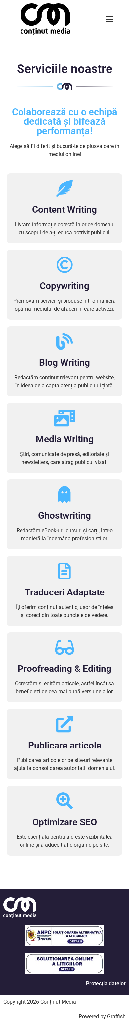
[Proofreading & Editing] (64, 647)
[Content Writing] (64, 188)
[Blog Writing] (64, 341)
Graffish (116, 1016)
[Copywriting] (64, 264)
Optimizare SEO (64, 822)
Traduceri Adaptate (65, 592)
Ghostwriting (64, 515)
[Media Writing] (64, 418)
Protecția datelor (106, 983)
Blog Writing (64, 362)
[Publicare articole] (64, 724)
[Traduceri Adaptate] (64, 571)
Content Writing (64, 209)
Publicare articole (64, 745)
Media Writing (65, 439)
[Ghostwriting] (64, 494)
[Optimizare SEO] (64, 800)
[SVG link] (45, 19)
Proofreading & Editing (64, 668)
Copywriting (64, 285)
